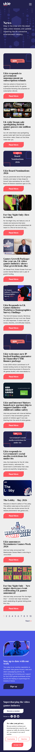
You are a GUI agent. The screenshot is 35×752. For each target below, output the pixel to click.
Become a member (13, 711)
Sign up (13, 686)
